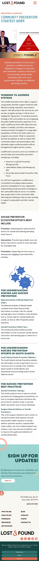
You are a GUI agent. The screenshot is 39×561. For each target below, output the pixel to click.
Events (24, 519)
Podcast (24, 515)
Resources (6, 522)
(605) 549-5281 (32, 504)
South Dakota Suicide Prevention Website (18, 357)
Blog (23, 512)
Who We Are (6, 512)
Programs (5, 519)
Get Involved (6, 526)
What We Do (6, 515)
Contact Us (26, 522)
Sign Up (8, 481)
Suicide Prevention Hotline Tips (14, 327)
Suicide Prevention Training (12, 391)
